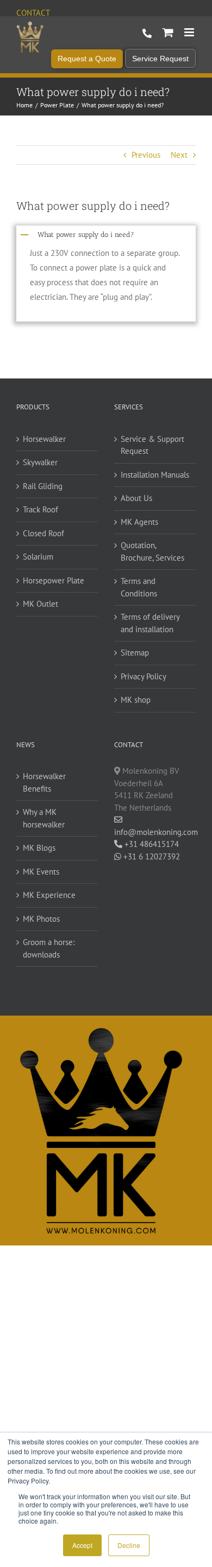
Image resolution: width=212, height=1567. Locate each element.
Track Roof (40, 509)
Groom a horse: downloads (48, 948)
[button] (106, 234)
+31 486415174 (150, 844)
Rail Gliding (43, 486)
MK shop (136, 700)
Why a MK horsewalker (44, 818)
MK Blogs (39, 848)
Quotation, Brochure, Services (152, 551)
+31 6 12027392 (150, 856)
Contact (33, 13)
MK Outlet (40, 604)
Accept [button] (82, 1545)
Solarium (38, 556)
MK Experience (49, 895)
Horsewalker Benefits (44, 782)
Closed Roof (43, 533)
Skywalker (40, 462)
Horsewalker (44, 439)
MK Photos (41, 919)
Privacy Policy (143, 676)
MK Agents (139, 522)
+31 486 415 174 (147, 34)
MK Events (41, 871)
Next (179, 155)
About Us (136, 498)
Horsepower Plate (53, 580)
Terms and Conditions (139, 587)
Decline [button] (128, 1545)
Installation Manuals (155, 475)
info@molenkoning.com (155, 832)
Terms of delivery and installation (150, 623)
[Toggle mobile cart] (168, 32)
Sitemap (135, 652)
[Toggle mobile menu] (190, 32)
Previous (146, 155)
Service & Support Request (152, 445)
